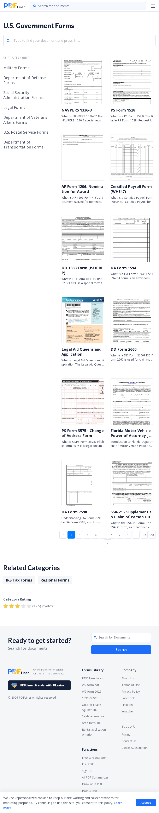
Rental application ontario (94, 732)
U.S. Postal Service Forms (25, 132)
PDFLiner (42, 685)
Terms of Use (131, 685)
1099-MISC (89, 698)
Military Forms (16, 67)
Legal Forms (14, 107)
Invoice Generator (94, 758)
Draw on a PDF (92, 784)
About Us (128, 678)
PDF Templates (92, 678)
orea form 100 (91, 723)
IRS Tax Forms (19, 580)
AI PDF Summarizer (95, 777)
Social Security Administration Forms (23, 95)
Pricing (126, 734)
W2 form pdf (90, 685)
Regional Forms (54, 580)
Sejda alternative (93, 716)
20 (152, 535)
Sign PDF (88, 771)
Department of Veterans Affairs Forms (25, 120)
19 (144, 535)
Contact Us (129, 741)
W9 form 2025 (91, 691)
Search (121, 649)
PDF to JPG (89, 791)
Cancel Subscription (135, 748)
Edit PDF (88, 764)
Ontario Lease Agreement (91, 707)
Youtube (127, 711)
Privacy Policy (131, 691)
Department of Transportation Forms (23, 145)
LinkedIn (127, 705)
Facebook (128, 698)
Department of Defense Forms (24, 80)
